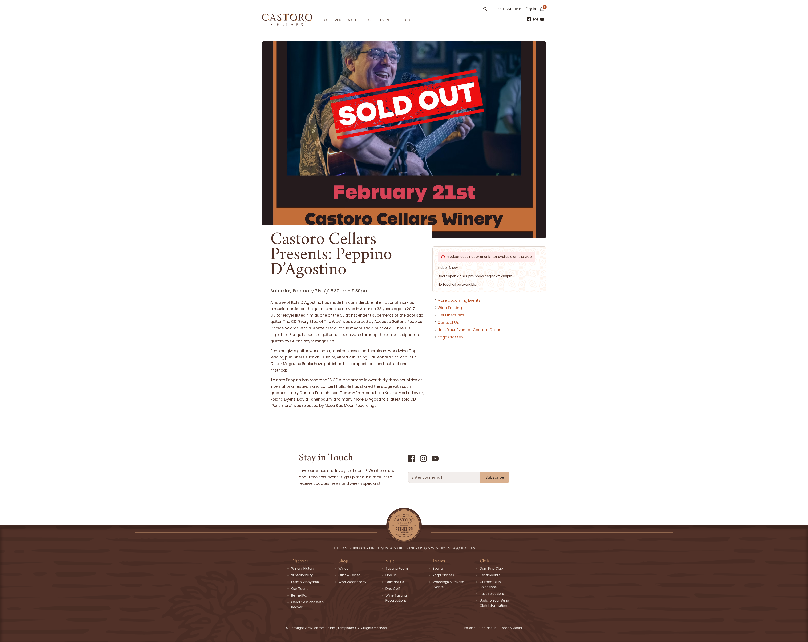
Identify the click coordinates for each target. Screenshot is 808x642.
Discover (332, 20)
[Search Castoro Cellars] (485, 9)
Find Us (391, 575)
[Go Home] (287, 19)
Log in (531, 9)
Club (405, 20)
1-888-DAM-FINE (506, 9)
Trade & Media (511, 628)
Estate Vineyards (305, 581)
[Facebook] (529, 19)
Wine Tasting (449, 307)
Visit (352, 20)
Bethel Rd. (299, 595)
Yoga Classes (450, 337)
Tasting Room (396, 568)
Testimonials (490, 575)
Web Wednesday (352, 581)
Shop (368, 20)
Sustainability (302, 575)
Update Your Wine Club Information (494, 603)
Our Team (299, 588)
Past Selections (492, 593)
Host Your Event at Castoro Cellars (469, 329)
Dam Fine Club (491, 568)
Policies (470, 628)
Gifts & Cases (349, 575)
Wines (343, 568)
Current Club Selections (490, 584)
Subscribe (494, 477)
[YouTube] (542, 19)
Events (387, 20)
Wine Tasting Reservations (396, 598)
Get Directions (450, 315)
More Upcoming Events (459, 300)
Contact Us (448, 322)
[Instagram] (535, 19)
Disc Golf (392, 588)
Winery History (303, 568)
